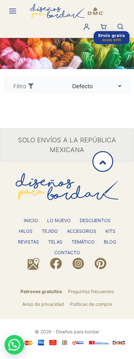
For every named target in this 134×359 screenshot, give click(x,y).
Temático (83, 242)
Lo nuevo (59, 220)
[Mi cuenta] (86, 26)
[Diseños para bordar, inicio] (67, 11)
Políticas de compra (91, 304)
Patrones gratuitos (41, 291)
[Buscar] (120, 26)
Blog (110, 242)
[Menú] (12, 11)
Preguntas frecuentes (91, 291)
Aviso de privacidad (43, 304)
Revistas (28, 242)
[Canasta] (103, 26)
